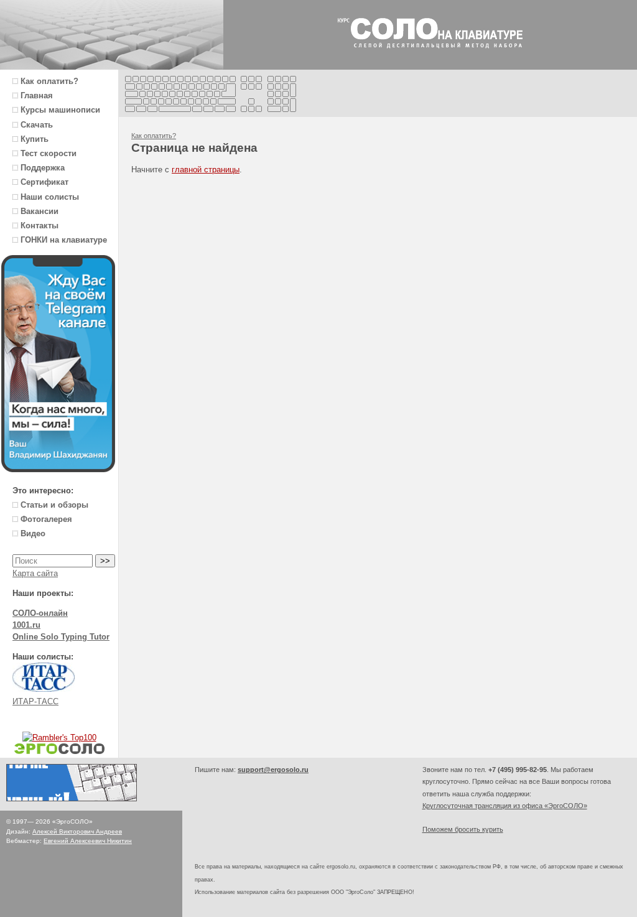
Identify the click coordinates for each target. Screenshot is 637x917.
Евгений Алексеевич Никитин (88, 840)
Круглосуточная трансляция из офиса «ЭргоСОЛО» (504, 805)
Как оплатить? (153, 135)
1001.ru (26, 625)
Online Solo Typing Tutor (60, 636)
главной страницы (205, 169)
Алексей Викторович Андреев (77, 831)
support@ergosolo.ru (273, 769)
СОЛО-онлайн (40, 613)
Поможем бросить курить (462, 829)
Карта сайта (35, 573)
